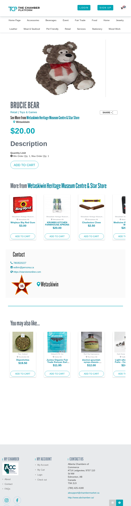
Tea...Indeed (22, 354)
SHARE (106, 112)
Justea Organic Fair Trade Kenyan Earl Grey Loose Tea (57, 362)
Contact (8, 484)
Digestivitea (22, 360)
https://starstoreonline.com (27, 271)
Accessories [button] (33, 20)
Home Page (15, 20)
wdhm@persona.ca (23, 267)
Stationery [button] (97, 29)
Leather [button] (13, 29)
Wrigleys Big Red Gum (23, 222)
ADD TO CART (24, 165)
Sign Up (105, 7)
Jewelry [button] (120, 20)
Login (84, 7)
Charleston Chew (91, 222)
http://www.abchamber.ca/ (81, 497)
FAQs (7, 488)
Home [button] (107, 20)
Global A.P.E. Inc (57, 354)
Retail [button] (68, 29)
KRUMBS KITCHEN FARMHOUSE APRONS (57, 223)
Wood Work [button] (114, 29)
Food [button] (94, 20)
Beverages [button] (51, 20)
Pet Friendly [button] (52, 29)
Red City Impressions (91, 354)
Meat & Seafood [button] (32, 29)
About (8, 479)
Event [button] (66, 20)
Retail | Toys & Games (23, 112)
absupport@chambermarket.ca (83, 492)
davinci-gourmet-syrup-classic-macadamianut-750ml (91, 362)
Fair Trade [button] (80, 20)
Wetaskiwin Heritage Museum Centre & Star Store (53, 118)
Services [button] (81, 29)
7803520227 (19, 263)
